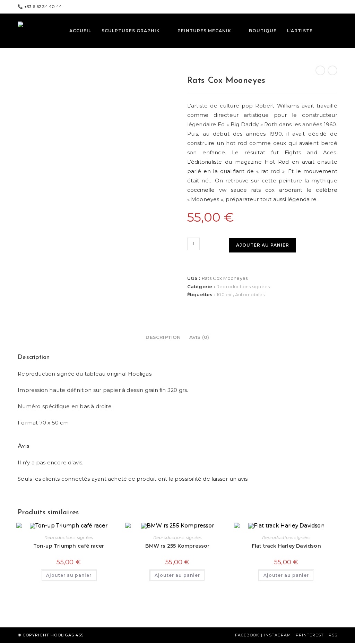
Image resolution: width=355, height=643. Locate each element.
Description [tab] (163, 337)
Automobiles (250, 294)
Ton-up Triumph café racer (68, 546)
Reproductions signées (243, 286)
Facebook (247, 635)
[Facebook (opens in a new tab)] (319, 6)
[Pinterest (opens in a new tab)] (327, 6)
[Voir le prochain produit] (332, 70)
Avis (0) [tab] (199, 337)
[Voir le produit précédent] (320, 70)
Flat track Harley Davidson (286, 546)
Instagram (277, 635)
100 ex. (224, 294)
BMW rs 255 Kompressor (177, 546)
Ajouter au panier (262, 245)
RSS (333, 635)
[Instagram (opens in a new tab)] (334, 6)
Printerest (310, 635)
